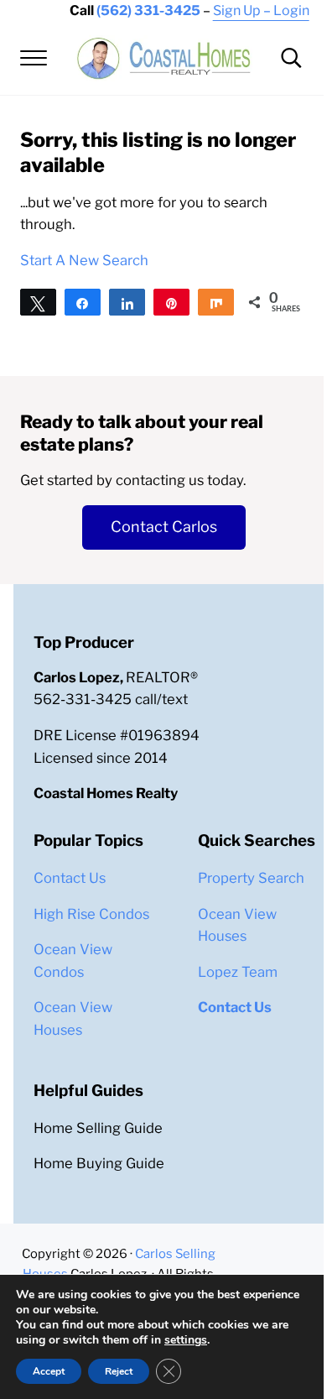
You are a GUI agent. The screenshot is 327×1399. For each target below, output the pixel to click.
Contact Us (70, 877)
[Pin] (171, 302)
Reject (118, 1371)
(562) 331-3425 (148, 10)
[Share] (82, 302)
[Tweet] (38, 302)
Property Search (251, 877)
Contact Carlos (164, 526)
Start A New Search (84, 260)
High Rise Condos (91, 914)
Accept (49, 1371)
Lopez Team (238, 971)
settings (185, 1340)
